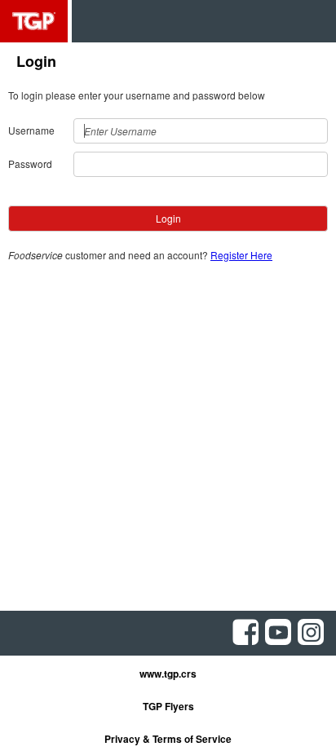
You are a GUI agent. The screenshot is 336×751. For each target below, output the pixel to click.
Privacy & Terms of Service (168, 738)
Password (30, 163)
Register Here (241, 255)
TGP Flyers (168, 706)
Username (31, 130)
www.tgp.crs (168, 673)
